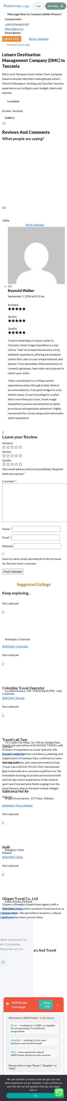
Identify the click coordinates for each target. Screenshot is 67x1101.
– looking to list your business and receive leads (28, 1042)
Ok (35, 1095)
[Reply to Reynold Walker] (9, 425)
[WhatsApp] (3, 962)
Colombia (22, 646)
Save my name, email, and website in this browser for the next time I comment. (31, 561)
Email (6, 537)
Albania (28, 805)
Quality (6, 460)
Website (7, 546)
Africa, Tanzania (38, 38)
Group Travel (10, 753)
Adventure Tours (12, 805)
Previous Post (8, 913)
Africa (19, 908)
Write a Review (34, 224)
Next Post (6, 917)
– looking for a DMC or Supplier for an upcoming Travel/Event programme (33, 1028)
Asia (21, 753)
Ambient (7, 443)
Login (38, 6)
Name (7, 529)
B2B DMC (9, 646)
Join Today (55, 6)
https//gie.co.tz (14, 28)
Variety (6, 451)
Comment (9, 481)
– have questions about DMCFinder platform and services (31, 1053)
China (19, 857)
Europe (20, 698)
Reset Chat (47, 1004)
